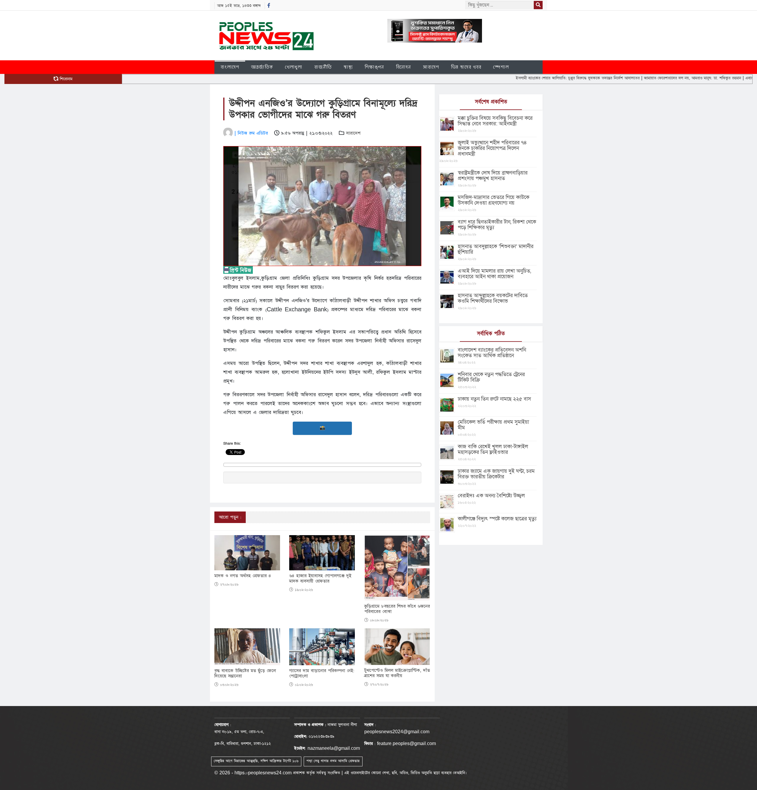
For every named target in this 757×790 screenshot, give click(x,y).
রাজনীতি (323, 67)
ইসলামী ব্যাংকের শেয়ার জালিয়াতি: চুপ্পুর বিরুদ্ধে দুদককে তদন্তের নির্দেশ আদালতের (547, 78)
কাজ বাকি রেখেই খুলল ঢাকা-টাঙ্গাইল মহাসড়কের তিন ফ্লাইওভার (493, 449)
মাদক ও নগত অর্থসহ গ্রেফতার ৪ (242, 576)
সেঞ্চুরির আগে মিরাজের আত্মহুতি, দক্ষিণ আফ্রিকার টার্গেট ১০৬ (256, 761)
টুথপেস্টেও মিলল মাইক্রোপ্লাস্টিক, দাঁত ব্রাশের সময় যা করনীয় (397, 673)
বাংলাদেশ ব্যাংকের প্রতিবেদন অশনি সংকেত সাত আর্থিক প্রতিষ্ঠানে (492, 353)
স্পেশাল (501, 67)
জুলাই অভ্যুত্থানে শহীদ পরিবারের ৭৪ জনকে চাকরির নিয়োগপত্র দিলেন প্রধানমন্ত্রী (492, 148)
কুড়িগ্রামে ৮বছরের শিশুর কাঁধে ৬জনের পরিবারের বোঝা (397, 609)
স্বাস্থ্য (348, 67)
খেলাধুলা (294, 67)
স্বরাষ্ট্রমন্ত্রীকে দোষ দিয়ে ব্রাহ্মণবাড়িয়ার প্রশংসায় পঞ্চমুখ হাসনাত (493, 175)
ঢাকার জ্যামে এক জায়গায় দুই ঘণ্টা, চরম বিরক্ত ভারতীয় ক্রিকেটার (496, 474)
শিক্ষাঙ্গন (374, 67)
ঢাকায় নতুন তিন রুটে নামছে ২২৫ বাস (494, 399)
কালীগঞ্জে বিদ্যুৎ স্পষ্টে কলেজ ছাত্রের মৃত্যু (497, 518)
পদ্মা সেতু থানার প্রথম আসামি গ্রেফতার (333, 761)
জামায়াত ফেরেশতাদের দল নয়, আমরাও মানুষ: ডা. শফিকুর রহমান (662, 78)
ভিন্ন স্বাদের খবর (466, 67)
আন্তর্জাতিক (262, 67)
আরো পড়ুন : (230, 517)
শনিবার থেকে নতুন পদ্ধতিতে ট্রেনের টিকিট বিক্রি (491, 377)
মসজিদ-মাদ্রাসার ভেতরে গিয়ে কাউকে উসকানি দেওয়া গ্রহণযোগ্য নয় (493, 200)
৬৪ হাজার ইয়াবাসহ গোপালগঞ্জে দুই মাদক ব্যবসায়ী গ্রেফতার (320, 578)
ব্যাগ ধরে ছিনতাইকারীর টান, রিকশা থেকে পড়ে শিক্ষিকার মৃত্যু (497, 224)
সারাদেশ (431, 67)
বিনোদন (403, 67)
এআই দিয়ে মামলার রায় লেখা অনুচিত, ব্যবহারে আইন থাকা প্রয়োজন (494, 274)
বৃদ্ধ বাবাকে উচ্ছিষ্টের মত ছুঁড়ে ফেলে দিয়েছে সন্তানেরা (245, 673)
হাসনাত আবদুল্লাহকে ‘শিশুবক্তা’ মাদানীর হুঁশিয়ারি (495, 249)
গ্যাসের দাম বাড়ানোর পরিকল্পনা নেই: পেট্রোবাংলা (321, 673)
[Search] (538, 5)
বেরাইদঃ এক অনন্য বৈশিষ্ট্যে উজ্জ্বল (491, 495)
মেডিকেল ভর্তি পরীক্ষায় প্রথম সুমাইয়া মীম (493, 425)
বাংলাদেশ (230, 67)
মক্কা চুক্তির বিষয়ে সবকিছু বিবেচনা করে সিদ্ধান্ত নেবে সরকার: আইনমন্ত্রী (495, 121)
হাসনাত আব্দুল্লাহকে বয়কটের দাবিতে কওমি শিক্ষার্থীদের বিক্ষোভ (493, 298)
